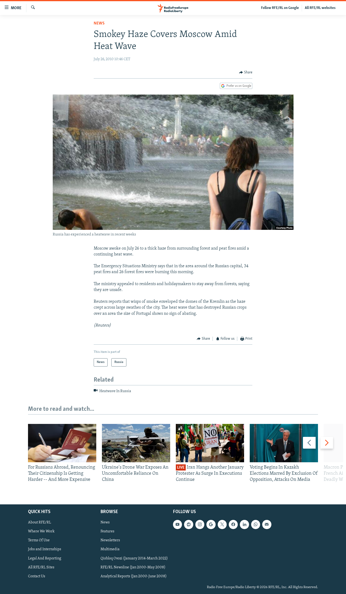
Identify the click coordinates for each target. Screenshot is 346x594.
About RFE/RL (39, 522)
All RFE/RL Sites (41, 567)
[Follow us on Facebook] (233, 524)
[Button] (245, 72)
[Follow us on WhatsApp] (255, 524)
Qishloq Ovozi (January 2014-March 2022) (134, 558)
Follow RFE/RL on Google (280, 8)
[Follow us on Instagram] (199, 524)
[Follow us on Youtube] (177, 524)
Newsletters (110, 540)
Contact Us (36, 576)
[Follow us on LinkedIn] (244, 524)
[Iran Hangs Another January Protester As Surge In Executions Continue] (210, 443)
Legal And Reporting (44, 558)
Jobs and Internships (44, 549)
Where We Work (41, 531)
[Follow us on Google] (210, 524)
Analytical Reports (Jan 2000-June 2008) (134, 576)
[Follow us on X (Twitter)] (222, 524)
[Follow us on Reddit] (188, 524)
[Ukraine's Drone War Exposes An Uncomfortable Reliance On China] (136, 443)
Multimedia (110, 549)
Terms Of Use (39, 540)
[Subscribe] (266, 524)
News (99, 23)
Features (107, 531)
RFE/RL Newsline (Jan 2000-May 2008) (133, 567)
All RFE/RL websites (320, 8)
